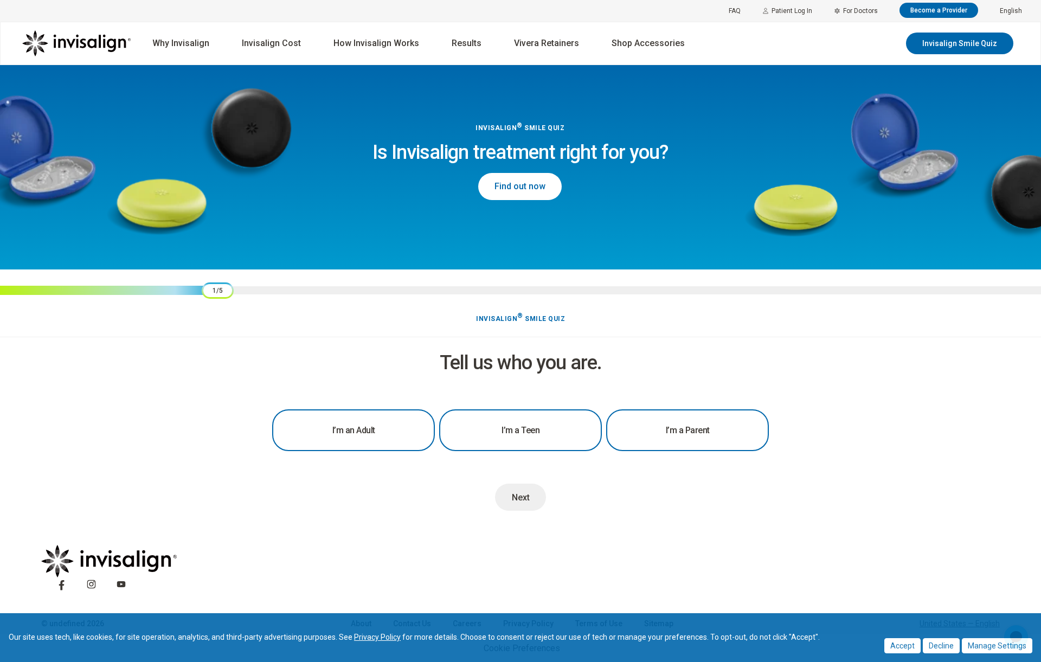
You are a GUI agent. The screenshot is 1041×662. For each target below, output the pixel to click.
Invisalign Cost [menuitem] (271, 43)
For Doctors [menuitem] (860, 11)
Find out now (519, 186)
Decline (941, 645)
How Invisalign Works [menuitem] (376, 43)
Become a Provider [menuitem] (938, 10)
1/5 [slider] (218, 290)
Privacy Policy (377, 637)
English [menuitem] (1011, 11)
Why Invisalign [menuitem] (180, 43)
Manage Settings (997, 645)
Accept (902, 645)
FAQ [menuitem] (735, 11)
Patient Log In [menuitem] (792, 11)
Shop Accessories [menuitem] (648, 43)
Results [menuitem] (466, 43)
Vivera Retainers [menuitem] (546, 43)
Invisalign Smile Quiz (959, 43)
